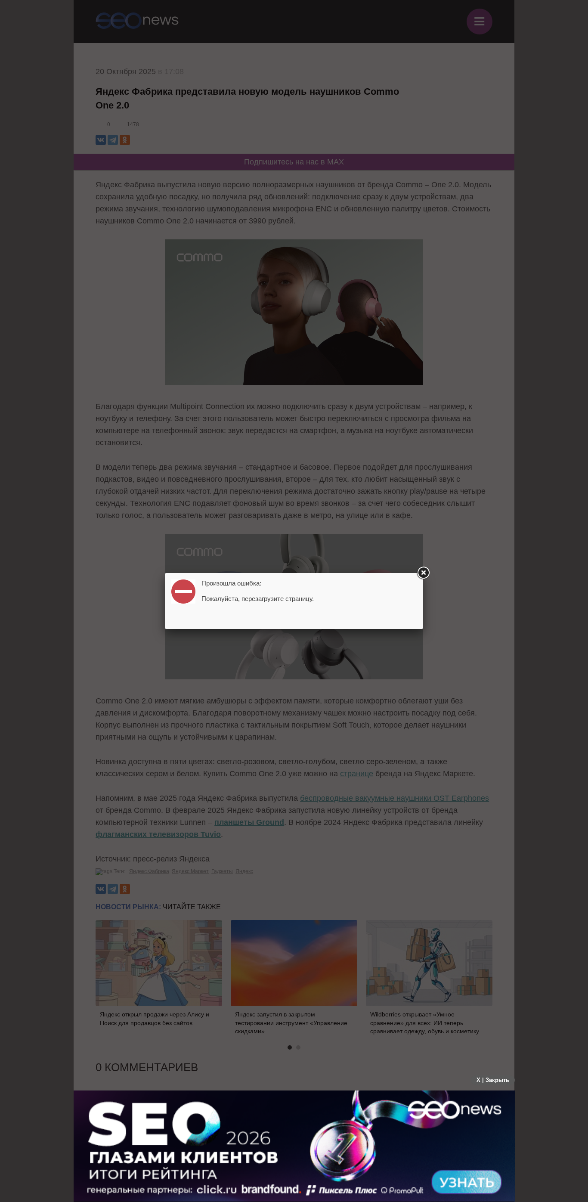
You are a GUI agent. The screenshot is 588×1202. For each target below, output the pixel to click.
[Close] (423, 573)
